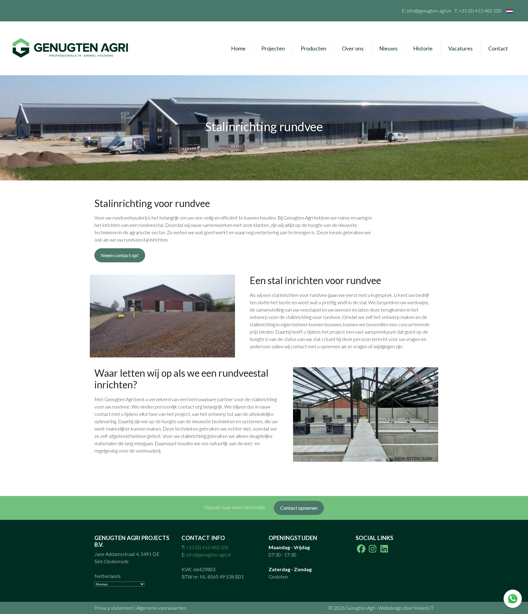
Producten (313, 48)
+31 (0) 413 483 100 (480, 10)
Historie (423, 48)
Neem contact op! (120, 255)
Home (238, 48)
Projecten (273, 48)
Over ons (353, 48)
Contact (498, 48)
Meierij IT (424, 608)
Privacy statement (113, 608)
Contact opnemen (298, 508)
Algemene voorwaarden (161, 608)
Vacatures (460, 48)
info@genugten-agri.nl (429, 10)
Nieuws (388, 48)
